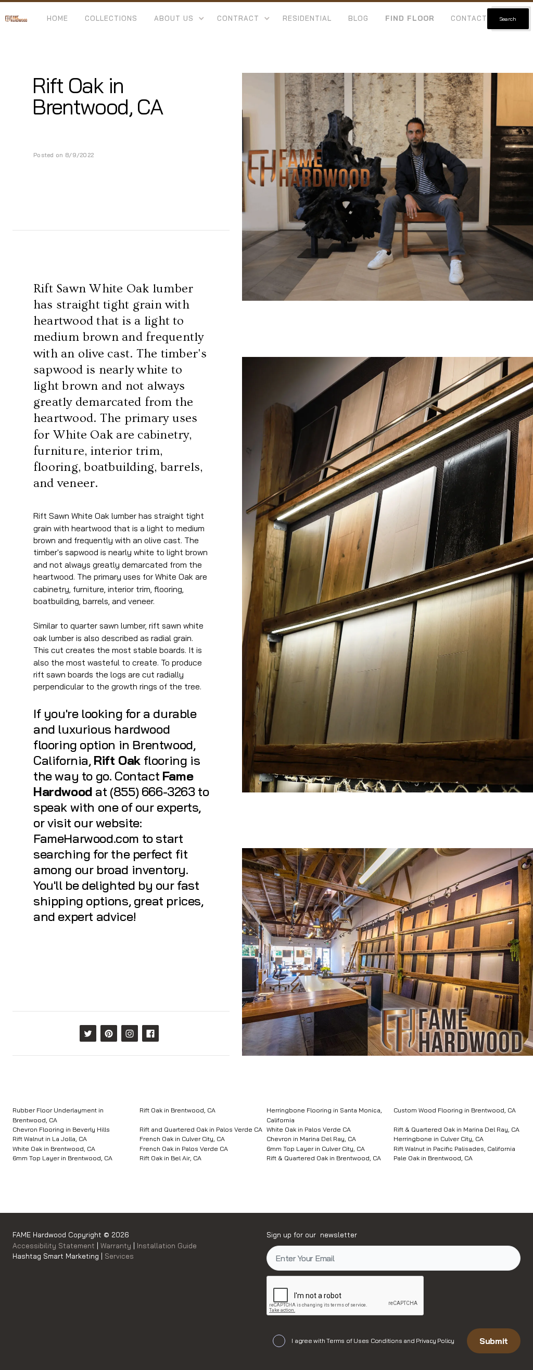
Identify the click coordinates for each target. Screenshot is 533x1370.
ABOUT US (174, 18)
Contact (469, 18)
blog (358, 18)
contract (238, 18)
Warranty (116, 1245)
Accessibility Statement (54, 1245)
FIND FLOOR (409, 18)
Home (57, 18)
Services (119, 1255)
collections (111, 18)
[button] (177, 18)
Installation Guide (166, 1245)
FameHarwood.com (86, 838)
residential (307, 18)
